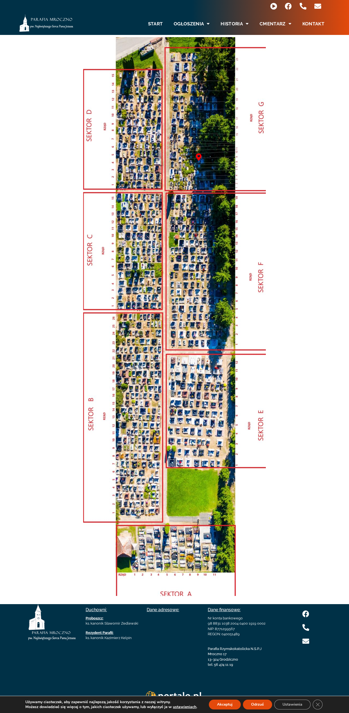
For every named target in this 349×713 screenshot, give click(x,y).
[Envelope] (318, 6)
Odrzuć (257, 704)
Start (155, 23)
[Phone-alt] (303, 6)
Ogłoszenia (189, 23)
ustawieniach (184, 707)
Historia (232, 23)
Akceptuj (225, 704)
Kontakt (313, 23)
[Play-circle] (273, 6)
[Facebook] (288, 6)
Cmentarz (272, 23)
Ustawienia (292, 704)
